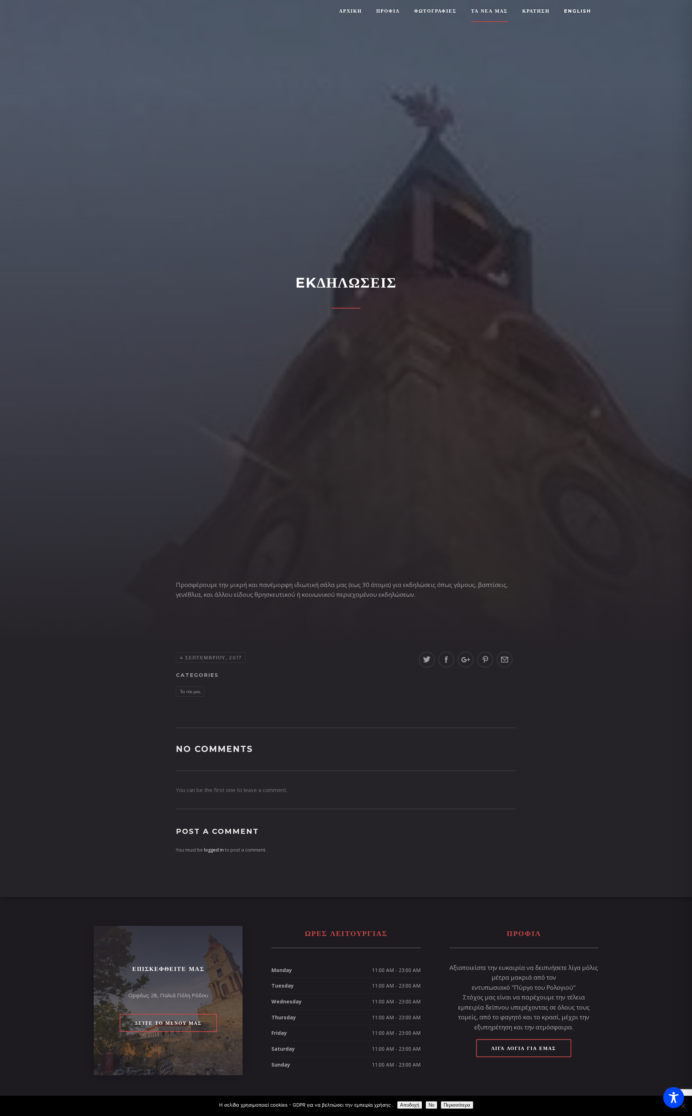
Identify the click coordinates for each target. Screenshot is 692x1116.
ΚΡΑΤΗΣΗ (536, 11)
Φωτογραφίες (435, 11)
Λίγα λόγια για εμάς (523, 1048)
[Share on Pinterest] (485, 660)
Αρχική (350, 11)
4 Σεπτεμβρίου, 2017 (211, 657)
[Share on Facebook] (446, 660)
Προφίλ (388, 11)
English (577, 11)
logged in (214, 849)
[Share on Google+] (466, 660)
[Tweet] (427, 660)
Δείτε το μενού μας (168, 1023)
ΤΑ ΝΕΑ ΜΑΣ (489, 11)
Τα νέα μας (190, 691)
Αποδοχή (409, 1105)
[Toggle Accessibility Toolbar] (673, 1097)
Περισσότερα (457, 1105)
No (431, 1105)
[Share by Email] (505, 660)
